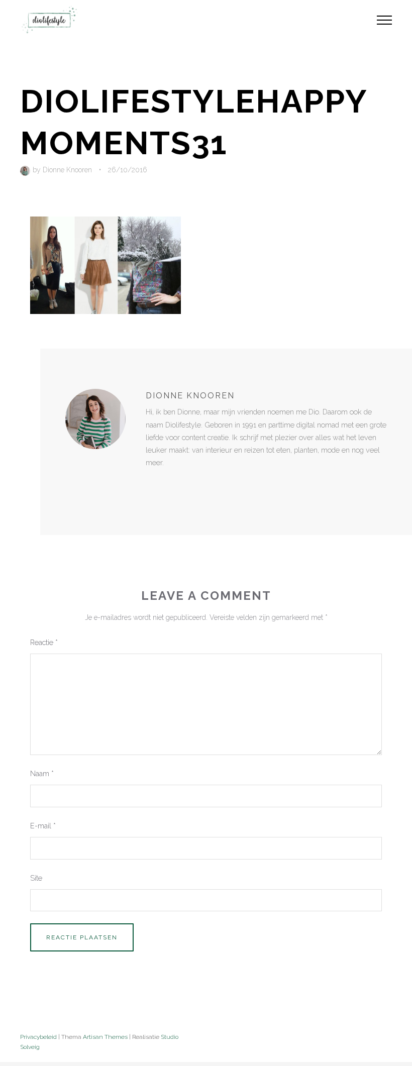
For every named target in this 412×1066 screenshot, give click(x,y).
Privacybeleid (38, 1036)
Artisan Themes (105, 1036)
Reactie (44, 642)
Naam (42, 773)
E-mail (43, 825)
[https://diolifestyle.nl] (153, 483)
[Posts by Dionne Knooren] (26, 170)
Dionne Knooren (67, 170)
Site (36, 878)
